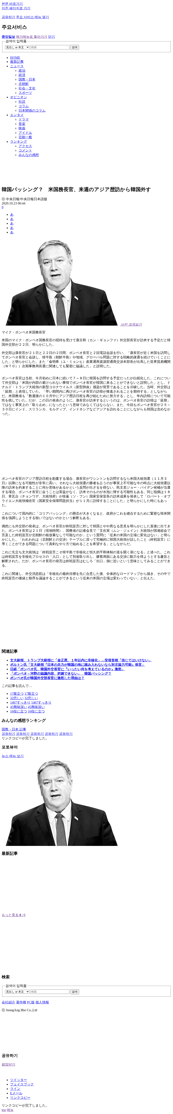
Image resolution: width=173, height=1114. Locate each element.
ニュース (17, 66)
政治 (22, 70)
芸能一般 (25, 137)
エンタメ (17, 115)
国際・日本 (27, 79)
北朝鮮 (24, 84)
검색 (74, 47)
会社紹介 (8, 1002)
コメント (25, 150)
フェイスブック (22, 1084)
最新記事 (17, 61)
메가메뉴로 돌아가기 (31, 36)
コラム (24, 106)
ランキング (18, 141)
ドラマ (24, 119)
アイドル (25, 132)
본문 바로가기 (12, 3)
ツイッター (18, 1080)
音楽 (22, 124)
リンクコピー (20, 1097)
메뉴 (10, 1110)
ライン (15, 1089)
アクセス (25, 146)
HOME (15, 57)
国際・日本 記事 (14, 729)
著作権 (21, 1002)
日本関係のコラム (32, 110)
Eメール (16, 1093)
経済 (22, 75)
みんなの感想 (29, 155)
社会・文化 (27, 88)
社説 (22, 101)
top (4, 1110)
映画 (22, 128)
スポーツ (25, 93)
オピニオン (18, 97)
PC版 (31, 1002)
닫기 (51, 36)
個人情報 (42, 1002)
